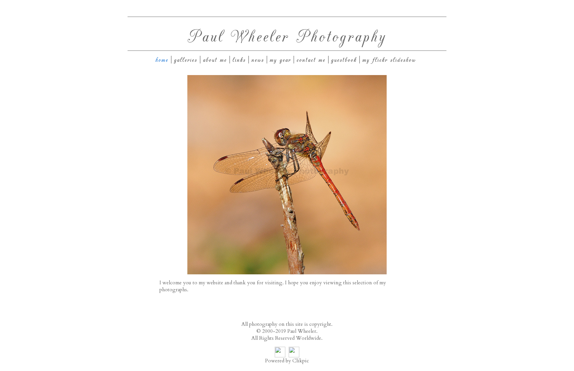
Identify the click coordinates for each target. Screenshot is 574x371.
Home (161, 59)
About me (215, 59)
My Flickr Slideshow (389, 59)
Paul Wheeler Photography (287, 35)
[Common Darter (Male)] (287, 174)
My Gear (280, 59)
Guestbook (344, 59)
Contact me (311, 59)
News (257, 59)
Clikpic (300, 360)
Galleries (185, 59)
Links (239, 59)
